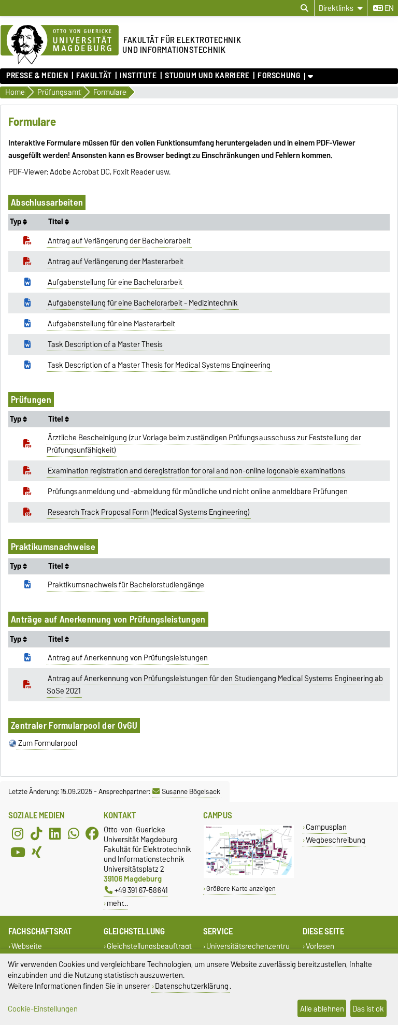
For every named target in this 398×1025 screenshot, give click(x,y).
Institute (138, 75)
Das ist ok (368, 1008)
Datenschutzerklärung (192, 985)
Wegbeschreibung (335, 839)
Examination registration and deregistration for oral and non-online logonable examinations (196, 471)
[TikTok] (36, 834)
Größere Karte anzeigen (241, 888)
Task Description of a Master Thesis (105, 344)
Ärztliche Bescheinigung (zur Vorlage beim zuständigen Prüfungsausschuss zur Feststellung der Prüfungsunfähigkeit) (204, 443)
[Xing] (36, 852)
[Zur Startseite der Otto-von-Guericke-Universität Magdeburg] (59, 45)
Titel (56, 221)
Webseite (26, 946)
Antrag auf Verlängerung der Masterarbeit (115, 261)
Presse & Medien (37, 75)
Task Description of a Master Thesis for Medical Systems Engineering (159, 365)
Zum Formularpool (47, 743)
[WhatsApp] (73, 834)
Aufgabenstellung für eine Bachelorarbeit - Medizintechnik (143, 303)
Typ (16, 221)
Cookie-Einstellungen (43, 1008)
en (388, 8)
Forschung (279, 75)
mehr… (117, 903)
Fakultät (93, 75)
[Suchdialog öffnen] (304, 8)
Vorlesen (320, 946)
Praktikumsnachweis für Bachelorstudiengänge (126, 585)
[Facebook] (92, 834)
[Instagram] (17, 834)
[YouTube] (17, 852)
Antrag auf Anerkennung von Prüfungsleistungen (128, 658)
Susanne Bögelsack (191, 791)
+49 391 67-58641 (141, 890)
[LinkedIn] (55, 834)
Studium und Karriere (207, 75)
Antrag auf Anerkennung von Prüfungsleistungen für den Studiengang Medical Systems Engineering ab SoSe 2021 (215, 684)
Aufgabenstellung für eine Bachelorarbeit (115, 282)
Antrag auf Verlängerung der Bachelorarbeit (119, 241)
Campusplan (326, 826)
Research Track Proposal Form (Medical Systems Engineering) (149, 512)
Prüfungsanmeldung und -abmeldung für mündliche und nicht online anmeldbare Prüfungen (198, 491)
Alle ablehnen (322, 1008)
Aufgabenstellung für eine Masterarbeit (111, 323)
